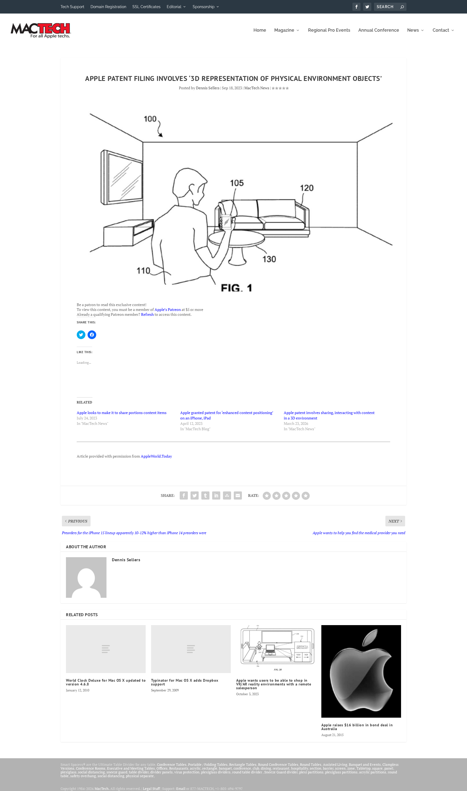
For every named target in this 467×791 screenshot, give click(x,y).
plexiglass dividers (216, 772)
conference (242, 768)
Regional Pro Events (329, 30)
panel (388, 768)
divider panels (161, 772)
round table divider (247, 772)
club (256, 768)
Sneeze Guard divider (281, 772)
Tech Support (72, 7)
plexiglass (68, 772)
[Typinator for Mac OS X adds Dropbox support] (191, 649)
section (315, 768)
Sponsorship (204, 7)
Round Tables (310, 764)
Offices (162, 768)
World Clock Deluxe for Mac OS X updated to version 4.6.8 (106, 682)
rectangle (209, 768)
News (413, 30)
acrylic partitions (372, 772)
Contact (441, 30)
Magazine (284, 30)
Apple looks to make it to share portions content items (121, 412)
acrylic (195, 768)
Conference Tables (171, 764)
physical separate (140, 775)
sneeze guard (116, 772)
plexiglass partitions (341, 772)
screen (340, 768)
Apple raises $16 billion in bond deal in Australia (357, 727)
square (377, 768)
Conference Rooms (90, 768)
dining (266, 768)
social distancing (91, 772)
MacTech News (256, 87)
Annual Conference (378, 30)
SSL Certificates (146, 7)
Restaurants (178, 768)
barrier (328, 768)
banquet (225, 768)
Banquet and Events (365, 764)
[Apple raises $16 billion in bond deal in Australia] (361, 671)
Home (259, 30)
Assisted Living (335, 764)
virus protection (186, 772)
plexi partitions (311, 772)
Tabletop (363, 768)
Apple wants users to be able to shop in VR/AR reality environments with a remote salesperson (273, 684)
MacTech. (102, 788)
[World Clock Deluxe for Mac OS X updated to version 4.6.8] (106, 649)
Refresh (147, 314)
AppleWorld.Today (156, 456)
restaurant (281, 768)
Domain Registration (108, 7)
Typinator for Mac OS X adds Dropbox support (184, 682)
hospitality (299, 768)
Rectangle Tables (242, 764)
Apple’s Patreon (168, 309)
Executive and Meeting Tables (131, 768)
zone (351, 768)
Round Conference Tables (278, 764)
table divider (139, 772)
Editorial (174, 7)
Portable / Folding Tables (208, 764)
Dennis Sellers (207, 87)
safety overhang (83, 775)
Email (180, 788)
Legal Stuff (151, 788)
